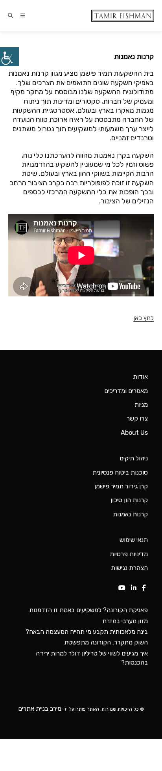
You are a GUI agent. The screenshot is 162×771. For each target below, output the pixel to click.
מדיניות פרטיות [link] (129, 554)
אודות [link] (140, 376)
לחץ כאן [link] (143, 318)
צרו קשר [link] (137, 418)
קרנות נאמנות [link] (130, 514)
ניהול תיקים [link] (134, 458)
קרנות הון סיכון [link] (129, 500)
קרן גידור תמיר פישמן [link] (121, 486)
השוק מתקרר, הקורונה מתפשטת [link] (106, 642)
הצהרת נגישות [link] (129, 568)
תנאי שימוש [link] (134, 540)
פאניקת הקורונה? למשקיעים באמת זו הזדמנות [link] (88, 610)
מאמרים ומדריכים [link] (126, 391)
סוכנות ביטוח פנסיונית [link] (120, 472)
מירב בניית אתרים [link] (39, 708)
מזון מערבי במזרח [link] (125, 621)
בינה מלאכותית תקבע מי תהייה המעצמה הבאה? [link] (87, 631)
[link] (9, 56)
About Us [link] (134, 432)
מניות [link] (141, 404)
